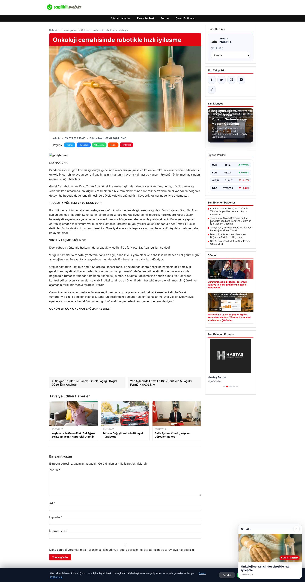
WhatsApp (99, 145)
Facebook (84, 145)
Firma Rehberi (145, 18)
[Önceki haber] (240, 114)
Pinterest (126, 145)
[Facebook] (212, 80)
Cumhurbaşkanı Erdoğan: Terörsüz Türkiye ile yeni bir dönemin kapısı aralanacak (229, 211)
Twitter (69, 145)
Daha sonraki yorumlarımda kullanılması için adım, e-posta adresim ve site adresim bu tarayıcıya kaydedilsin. (122, 549)
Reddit (113, 145)
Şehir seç (217, 48)
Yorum (54, 470)
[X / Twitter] (221, 80)
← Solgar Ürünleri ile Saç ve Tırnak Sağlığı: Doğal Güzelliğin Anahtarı (84, 382)
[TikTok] (212, 90)
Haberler (54, 30)
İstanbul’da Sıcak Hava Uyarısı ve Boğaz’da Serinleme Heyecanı (228, 235)
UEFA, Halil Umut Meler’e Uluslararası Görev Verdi (230, 242)
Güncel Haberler (120, 18)
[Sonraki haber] (248, 114)
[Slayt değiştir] (224, 386)
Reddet (227, 575)
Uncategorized (70, 30)
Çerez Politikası (185, 18)
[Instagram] (231, 80)
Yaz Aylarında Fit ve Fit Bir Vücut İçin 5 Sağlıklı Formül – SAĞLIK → (161, 382)
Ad (52, 503)
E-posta (55, 517)
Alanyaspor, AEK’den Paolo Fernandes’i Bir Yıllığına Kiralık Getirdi (231, 229)
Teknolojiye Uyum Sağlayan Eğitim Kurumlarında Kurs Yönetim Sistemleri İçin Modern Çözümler (230, 221)
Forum (165, 18)
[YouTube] (241, 80)
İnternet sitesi (58, 531)
